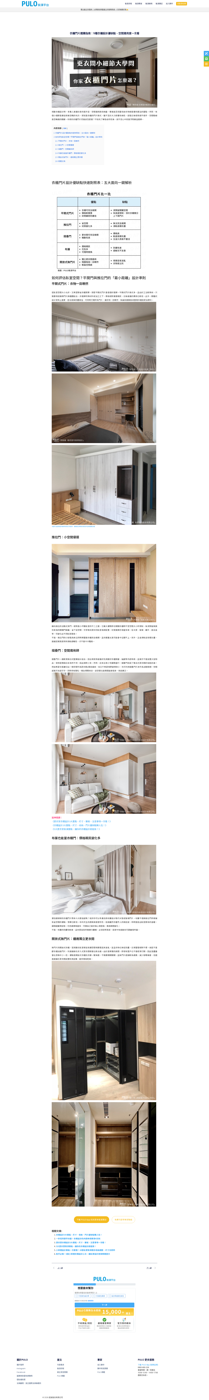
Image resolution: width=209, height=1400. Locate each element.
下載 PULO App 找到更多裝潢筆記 (91, 1219)
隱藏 (64, 128)
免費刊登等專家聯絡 (123, 1219)
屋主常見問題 (62, 1372)
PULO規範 (61, 1376)
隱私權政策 (21, 1379)
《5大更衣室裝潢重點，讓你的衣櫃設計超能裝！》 (76, 829)
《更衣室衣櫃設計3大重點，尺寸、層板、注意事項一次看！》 (82, 821)
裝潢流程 (128, 3)
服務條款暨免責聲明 (24, 1376)
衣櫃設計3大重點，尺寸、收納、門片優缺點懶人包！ (79, 1234)
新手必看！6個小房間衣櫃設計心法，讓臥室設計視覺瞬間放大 (83, 1253)
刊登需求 (60, 1365)
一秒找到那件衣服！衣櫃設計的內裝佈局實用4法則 (78, 1238)
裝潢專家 (138, 3)
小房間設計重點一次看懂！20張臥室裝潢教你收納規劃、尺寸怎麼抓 (85, 1250)
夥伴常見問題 (102, 1368)
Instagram (21, 1368)
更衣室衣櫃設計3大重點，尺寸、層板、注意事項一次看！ (81, 1242)
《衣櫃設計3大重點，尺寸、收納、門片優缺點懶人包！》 (79, 825)
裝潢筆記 (159, 3)
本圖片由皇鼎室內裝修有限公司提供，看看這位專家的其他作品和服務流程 (73, 526)
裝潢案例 (148, 3)
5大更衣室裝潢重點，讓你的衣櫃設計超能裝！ (76, 1246)
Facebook (21, 1372)
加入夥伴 (169, 3)
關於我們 (20, 1365)
